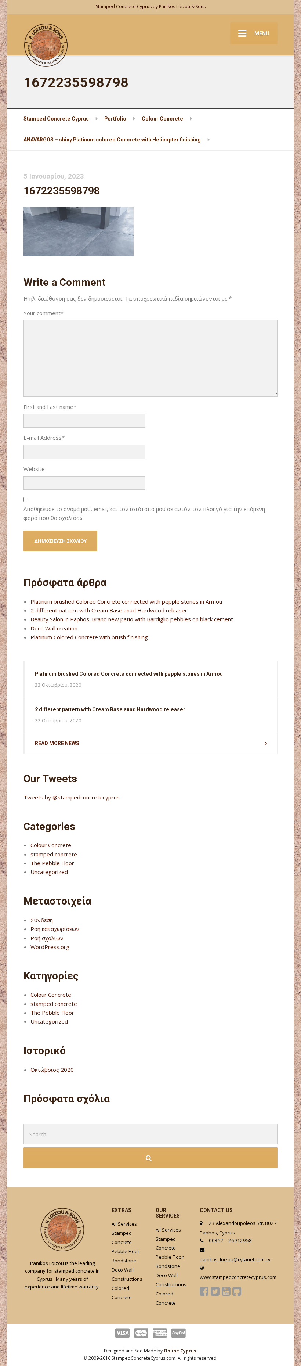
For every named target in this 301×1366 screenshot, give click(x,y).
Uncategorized (49, 872)
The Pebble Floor (52, 863)
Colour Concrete (50, 845)
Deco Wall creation (53, 628)
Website (34, 468)
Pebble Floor (125, 1251)
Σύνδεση (41, 920)
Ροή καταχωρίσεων (54, 928)
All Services (124, 1224)
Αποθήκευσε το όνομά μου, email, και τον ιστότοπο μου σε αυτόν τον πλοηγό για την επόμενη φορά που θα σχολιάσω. (144, 513)
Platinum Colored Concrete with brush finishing (89, 637)
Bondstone (124, 1260)
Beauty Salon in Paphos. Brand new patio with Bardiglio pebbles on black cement (131, 619)
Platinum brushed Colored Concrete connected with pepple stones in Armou (126, 601)
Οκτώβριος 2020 (52, 1069)
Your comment (43, 313)
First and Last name (49, 406)
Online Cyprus (180, 1351)
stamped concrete (53, 854)
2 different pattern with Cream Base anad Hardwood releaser (108, 610)
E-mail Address (44, 437)
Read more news (57, 743)
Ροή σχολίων (47, 938)
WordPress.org (49, 946)
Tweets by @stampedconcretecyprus (71, 797)
